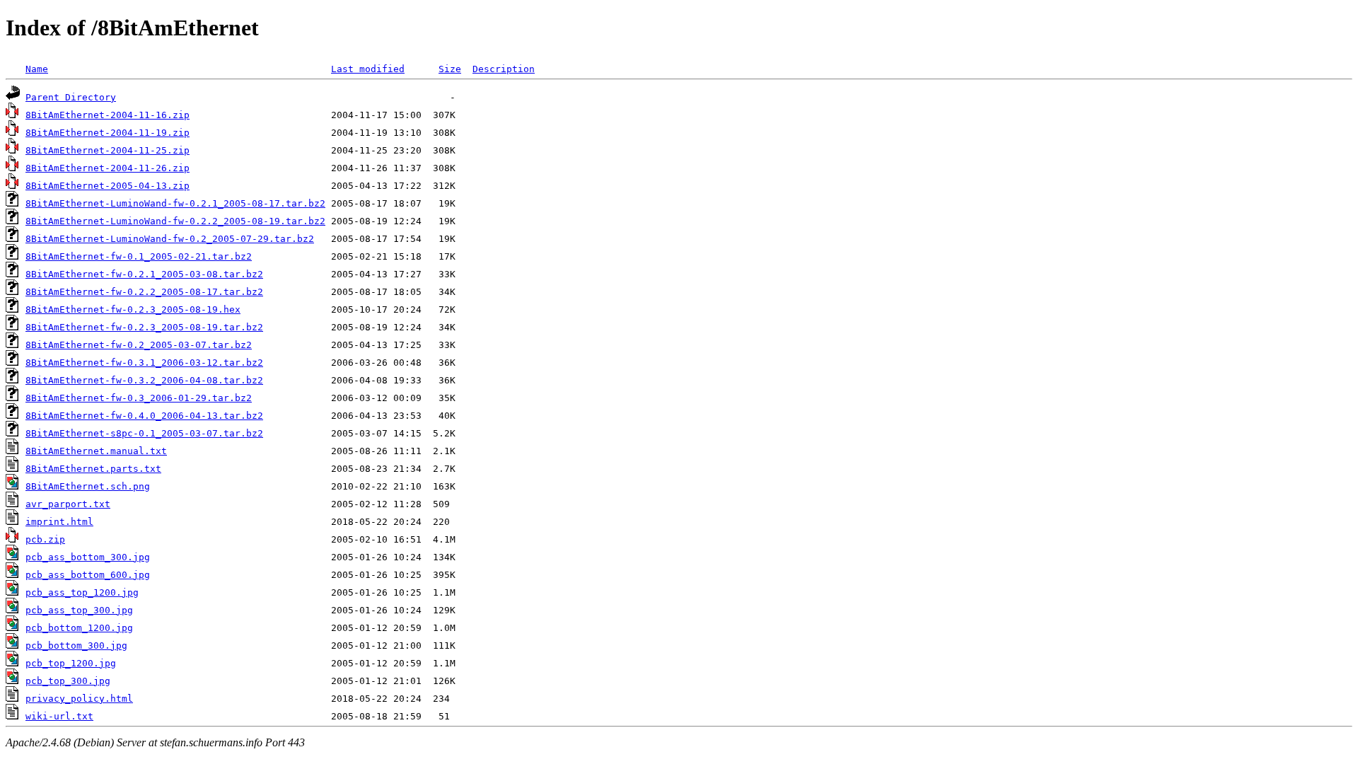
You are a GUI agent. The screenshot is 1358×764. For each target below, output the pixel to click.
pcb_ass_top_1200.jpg (82, 592)
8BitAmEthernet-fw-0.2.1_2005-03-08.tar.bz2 (144, 274)
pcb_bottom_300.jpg (76, 645)
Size (450, 69)
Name (36, 69)
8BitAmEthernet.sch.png (87, 486)
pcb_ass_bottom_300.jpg (87, 557)
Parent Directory (70, 97)
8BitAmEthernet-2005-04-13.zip (107, 185)
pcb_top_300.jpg (67, 681)
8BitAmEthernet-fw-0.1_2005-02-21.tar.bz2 (138, 256)
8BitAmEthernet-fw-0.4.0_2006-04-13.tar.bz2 (144, 415)
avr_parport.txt (67, 504)
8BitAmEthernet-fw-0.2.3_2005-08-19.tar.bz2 (144, 327)
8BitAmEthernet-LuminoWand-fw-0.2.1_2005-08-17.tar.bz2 (175, 203)
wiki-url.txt (59, 716)
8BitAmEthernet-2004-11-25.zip (107, 150)
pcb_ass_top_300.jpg (79, 610)
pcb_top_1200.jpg (70, 663)
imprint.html (59, 521)
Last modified (368, 69)
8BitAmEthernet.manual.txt (96, 451)
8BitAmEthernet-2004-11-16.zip (107, 115)
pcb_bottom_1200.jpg (79, 628)
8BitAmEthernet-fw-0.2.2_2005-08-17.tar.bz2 (144, 291)
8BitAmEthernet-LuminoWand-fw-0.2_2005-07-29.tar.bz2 (169, 238)
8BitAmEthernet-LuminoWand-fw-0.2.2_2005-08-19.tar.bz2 (175, 221)
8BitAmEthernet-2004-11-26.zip (107, 168)
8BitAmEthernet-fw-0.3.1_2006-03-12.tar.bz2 (144, 362)
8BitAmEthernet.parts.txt (93, 468)
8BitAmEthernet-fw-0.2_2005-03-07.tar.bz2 (138, 345)
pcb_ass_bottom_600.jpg (87, 574)
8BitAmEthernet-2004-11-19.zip (107, 132)
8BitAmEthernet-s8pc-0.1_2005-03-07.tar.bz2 (144, 433)
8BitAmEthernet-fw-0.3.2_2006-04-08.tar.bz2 (144, 380)
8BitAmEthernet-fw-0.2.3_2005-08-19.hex (132, 309)
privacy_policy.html (79, 698)
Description (503, 69)
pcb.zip (45, 539)
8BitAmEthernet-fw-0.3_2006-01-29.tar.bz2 (138, 398)
